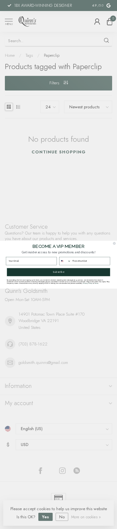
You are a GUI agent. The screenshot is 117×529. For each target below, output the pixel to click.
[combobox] (65, 261)
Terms (96, 283)
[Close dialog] (114, 243)
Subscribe (58, 272)
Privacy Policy (87, 283)
